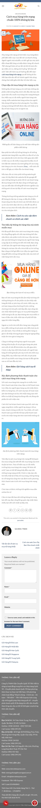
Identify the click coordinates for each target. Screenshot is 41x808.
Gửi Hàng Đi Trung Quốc (11, 658)
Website (7, 607)
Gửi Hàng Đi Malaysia (10, 662)
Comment (8, 568)
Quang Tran (30, 26)
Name (6, 587)
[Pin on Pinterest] (26, 510)
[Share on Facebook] (14, 510)
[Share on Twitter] (18, 510)
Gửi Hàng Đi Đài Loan (10, 643)
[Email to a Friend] (22, 510)
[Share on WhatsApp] (10, 510)
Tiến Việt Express (16, 780)
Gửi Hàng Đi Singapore (10, 654)
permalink (20, 520)
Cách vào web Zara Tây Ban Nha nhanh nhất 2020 (30, 545)
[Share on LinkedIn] (30, 510)
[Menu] (3, 6)
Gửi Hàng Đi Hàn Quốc (10, 650)
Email (6, 597)
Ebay (25, 166)
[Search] (38, 6)
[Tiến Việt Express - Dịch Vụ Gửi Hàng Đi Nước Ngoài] (20, 6)
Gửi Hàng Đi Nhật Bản (10, 646)
